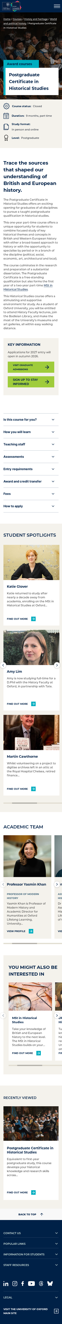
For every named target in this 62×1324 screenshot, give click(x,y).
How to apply (13, 506)
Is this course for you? (20, 419)
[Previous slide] (3, 665)
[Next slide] (57, 665)
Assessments (13, 456)
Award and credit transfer (22, 481)
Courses (17, 18)
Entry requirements (18, 469)
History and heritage (36, 18)
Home (7, 18)
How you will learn (17, 432)
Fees (7, 494)
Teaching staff (14, 444)
